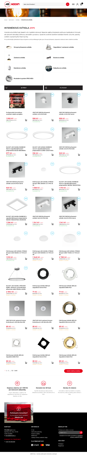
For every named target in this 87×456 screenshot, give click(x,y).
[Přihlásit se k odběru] (81, 432)
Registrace (61, 445)
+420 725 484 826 (10, 441)
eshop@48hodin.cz (11, 435)
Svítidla (17, 20)
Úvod (5, 20)
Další (15, 370)
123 (12, 370)
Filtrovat (63, 88)
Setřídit (24, 88)
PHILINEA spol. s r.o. (12, 4)
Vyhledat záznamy (67, 4)
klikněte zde (19, 417)
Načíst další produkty (73, 371)
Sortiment (11, 20)
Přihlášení (60, 444)
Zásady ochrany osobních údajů (39, 437)
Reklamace (34, 435)
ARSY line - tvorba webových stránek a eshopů (43, 454)
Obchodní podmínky (36, 431)
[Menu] (73, 4)
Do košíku (26, 120)
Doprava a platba (35, 433)
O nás (32, 430)
